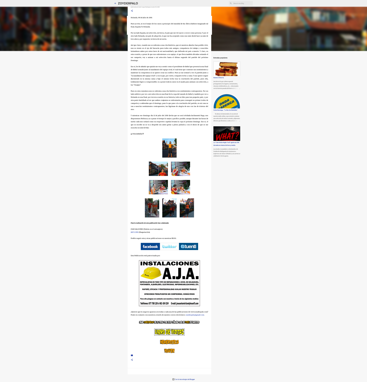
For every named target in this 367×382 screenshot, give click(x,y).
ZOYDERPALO (128, 3)
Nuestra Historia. (218, 77)
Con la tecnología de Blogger (185, 379)
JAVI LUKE (134, 232)
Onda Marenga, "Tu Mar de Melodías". (225, 110)
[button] (132, 11)
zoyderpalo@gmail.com (195, 315)
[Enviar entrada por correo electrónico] (132, 356)
